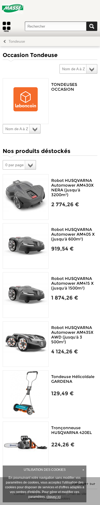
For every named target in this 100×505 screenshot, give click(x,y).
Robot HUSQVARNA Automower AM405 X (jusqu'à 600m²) (73, 234)
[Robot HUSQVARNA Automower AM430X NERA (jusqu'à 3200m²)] (25, 196)
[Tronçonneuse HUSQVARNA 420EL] (25, 444)
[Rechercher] (91, 26)
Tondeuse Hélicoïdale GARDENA (72, 379)
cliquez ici (53, 497)
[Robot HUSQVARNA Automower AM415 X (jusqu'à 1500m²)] (25, 295)
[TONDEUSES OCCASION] (25, 101)
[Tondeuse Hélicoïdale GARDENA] (25, 394)
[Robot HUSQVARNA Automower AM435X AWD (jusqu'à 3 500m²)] (25, 344)
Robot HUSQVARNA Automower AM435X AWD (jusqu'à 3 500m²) (72, 334)
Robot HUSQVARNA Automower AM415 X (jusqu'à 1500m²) (72, 283)
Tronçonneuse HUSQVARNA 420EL (71, 430)
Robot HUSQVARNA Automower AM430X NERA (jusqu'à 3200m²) (72, 187)
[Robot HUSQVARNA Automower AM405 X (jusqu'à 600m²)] (25, 246)
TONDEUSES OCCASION (64, 87)
